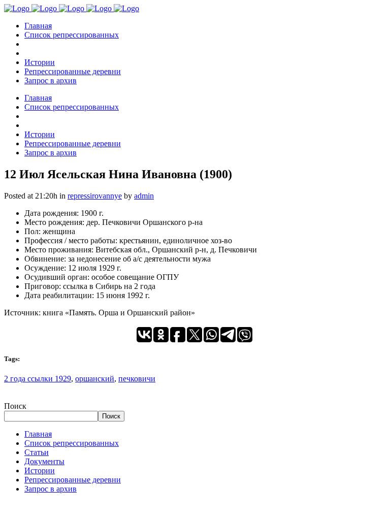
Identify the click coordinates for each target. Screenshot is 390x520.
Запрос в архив (50, 488)
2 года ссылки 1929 (37, 378)
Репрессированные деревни (72, 479)
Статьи (36, 452)
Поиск (15, 406)
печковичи (136, 378)
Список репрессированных (71, 443)
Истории (39, 470)
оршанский (94, 378)
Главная (38, 434)
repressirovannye (95, 195)
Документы (44, 461)
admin (144, 195)
